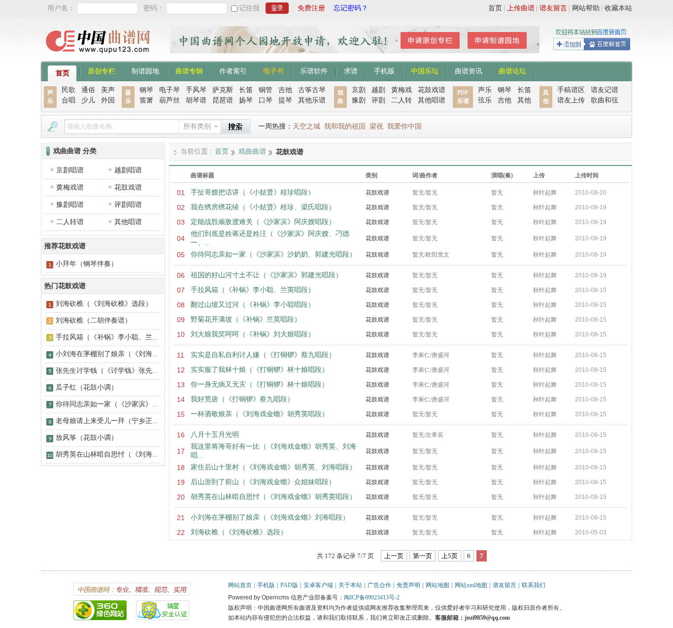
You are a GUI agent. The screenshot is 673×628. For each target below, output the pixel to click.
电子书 (273, 70)
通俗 (88, 90)
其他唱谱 (431, 100)
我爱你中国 (404, 126)
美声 (108, 90)
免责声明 (408, 585)
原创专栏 (101, 70)
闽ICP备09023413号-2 (372, 597)
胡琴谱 (196, 100)
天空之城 (306, 126)
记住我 (249, 8)
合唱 (68, 100)
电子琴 (169, 90)
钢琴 (146, 90)
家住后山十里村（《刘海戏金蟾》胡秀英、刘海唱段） (273, 467)
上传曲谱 (521, 8)
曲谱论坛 (512, 70)
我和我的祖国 (345, 126)
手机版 (384, 70)
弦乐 (485, 100)
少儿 (88, 100)
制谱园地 (145, 70)
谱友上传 (571, 100)
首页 (495, 8)
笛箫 (146, 100)
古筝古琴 (312, 90)
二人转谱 (70, 222)
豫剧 (359, 100)
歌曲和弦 (604, 100)
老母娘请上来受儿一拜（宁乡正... (107, 421)
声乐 (485, 90)
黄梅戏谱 (70, 187)
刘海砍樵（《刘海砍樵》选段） (239, 532)
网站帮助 (586, 8)
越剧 (378, 90)
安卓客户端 (318, 585)
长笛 (246, 90)
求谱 (351, 70)
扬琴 (246, 100)
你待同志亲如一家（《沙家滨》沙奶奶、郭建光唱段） (273, 254)
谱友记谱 (604, 90)
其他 (524, 100)
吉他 (285, 90)
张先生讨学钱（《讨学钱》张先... (107, 370)
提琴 (285, 100)
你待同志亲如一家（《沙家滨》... (107, 404)
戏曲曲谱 (252, 151)
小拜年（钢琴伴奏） (87, 263)
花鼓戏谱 (431, 90)
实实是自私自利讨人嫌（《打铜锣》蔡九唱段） (263, 355)
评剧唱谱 (128, 204)
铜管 (265, 90)
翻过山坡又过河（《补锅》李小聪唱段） (253, 304)
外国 (108, 100)
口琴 (265, 100)
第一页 (422, 556)
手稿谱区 (571, 90)
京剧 (359, 90)
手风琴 (196, 90)
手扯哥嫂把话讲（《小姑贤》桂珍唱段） (253, 192)
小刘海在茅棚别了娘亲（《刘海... (107, 354)
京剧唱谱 (70, 170)
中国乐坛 (424, 70)
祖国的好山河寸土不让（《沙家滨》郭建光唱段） (266, 275)
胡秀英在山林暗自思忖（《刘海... (107, 454)
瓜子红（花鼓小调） (87, 387)
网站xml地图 (471, 585)
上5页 (449, 556)
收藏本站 (618, 8)
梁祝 (376, 126)
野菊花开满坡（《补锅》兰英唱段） (246, 319)
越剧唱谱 (128, 170)
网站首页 (240, 585)
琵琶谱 (222, 100)
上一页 (394, 556)
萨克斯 (222, 90)
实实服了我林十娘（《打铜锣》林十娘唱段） (260, 369)
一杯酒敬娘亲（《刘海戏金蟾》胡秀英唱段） (260, 414)
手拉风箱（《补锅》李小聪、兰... (107, 337)
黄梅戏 (401, 90)
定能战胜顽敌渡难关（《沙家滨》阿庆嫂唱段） (263, 222)
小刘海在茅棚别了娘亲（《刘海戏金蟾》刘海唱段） (270, 517)
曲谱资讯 (468, 70)
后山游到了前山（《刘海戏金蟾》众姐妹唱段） (263, 482)
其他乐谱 (312, 100)
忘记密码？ (351, 8)
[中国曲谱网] (99, 56)
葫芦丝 (169, 100)
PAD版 (289, 585)
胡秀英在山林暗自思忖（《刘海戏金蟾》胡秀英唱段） (273, 496)
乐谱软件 (314, 70)
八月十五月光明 (215, 434)
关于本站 (350, 585)
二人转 (401, 100)
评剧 (378, 100)
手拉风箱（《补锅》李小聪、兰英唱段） (253, 290)
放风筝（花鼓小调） (87, 437)
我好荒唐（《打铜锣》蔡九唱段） (242, 399)
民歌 (68, 90)
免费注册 (311, 8)
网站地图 (437, 585)
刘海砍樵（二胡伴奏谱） (94, 320)
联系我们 (533, 585)
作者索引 (233, 70)
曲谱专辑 (189, 70)
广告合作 (379, 585)
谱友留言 (553, 8)
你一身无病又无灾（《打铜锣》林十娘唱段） (260, 384)
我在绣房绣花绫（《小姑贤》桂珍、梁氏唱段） (263, 207)
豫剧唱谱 (70, 204)
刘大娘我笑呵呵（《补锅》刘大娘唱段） (253, 334)
